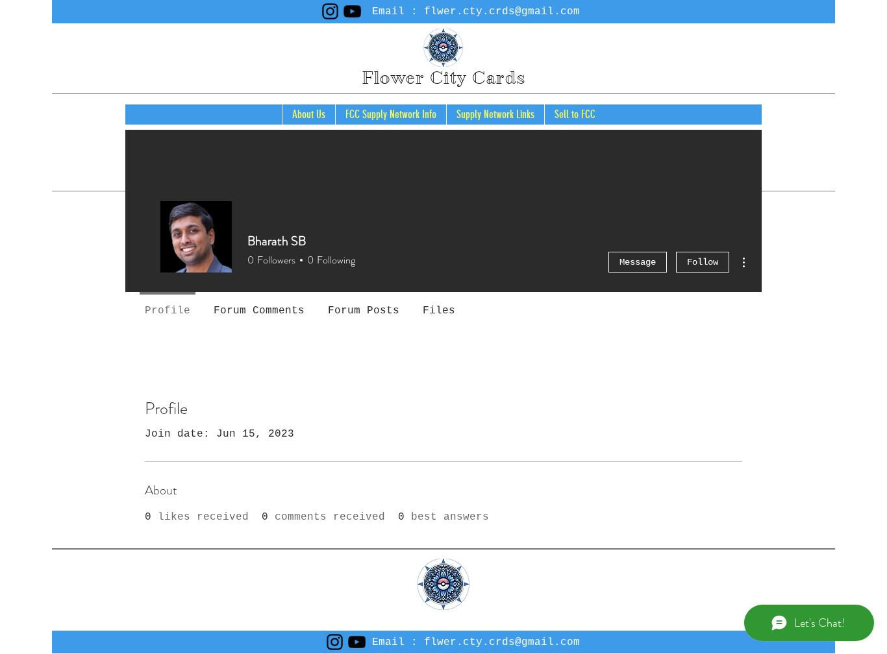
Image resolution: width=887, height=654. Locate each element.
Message (637, 262)
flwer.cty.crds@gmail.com (502, 12)
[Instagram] (330, 11)
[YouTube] (352, 11)
